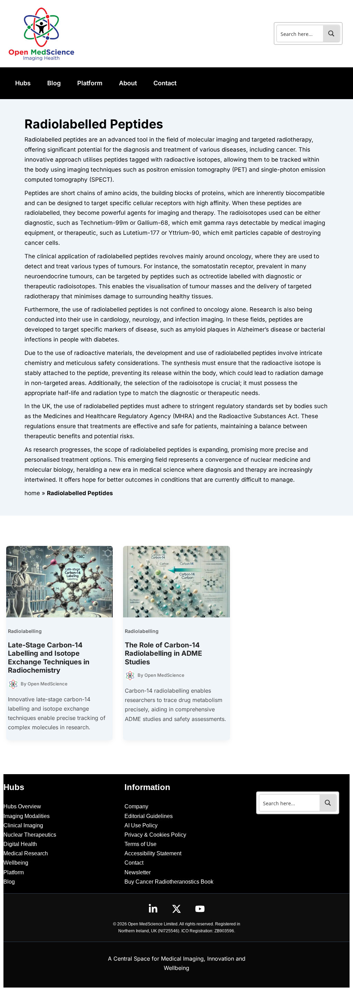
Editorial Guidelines (148, 816)
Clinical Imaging (23, 825)
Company (136, 806)
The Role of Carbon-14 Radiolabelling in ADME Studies (163, 653)
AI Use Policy (141, 825)
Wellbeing (15, 863)
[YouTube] (200, 909)
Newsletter (137, 872)
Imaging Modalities (26, 816)
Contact (133, 863)
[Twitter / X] (176, 909)
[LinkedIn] (153, 909)
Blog (9, 882)
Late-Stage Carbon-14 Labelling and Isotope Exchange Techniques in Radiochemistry (48, 658)
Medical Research (25, 853)
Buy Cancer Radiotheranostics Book (168, 882)
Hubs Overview (22, 806)
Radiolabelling (25, 631)
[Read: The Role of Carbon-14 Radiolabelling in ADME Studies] (176, 581)
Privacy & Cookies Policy (155, 835)
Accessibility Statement (152, 853)
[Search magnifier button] (331, 33)
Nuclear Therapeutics (29, 835)
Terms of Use (140, 844)
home (32, 493)
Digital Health (20, 844)
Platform (13, 872)
